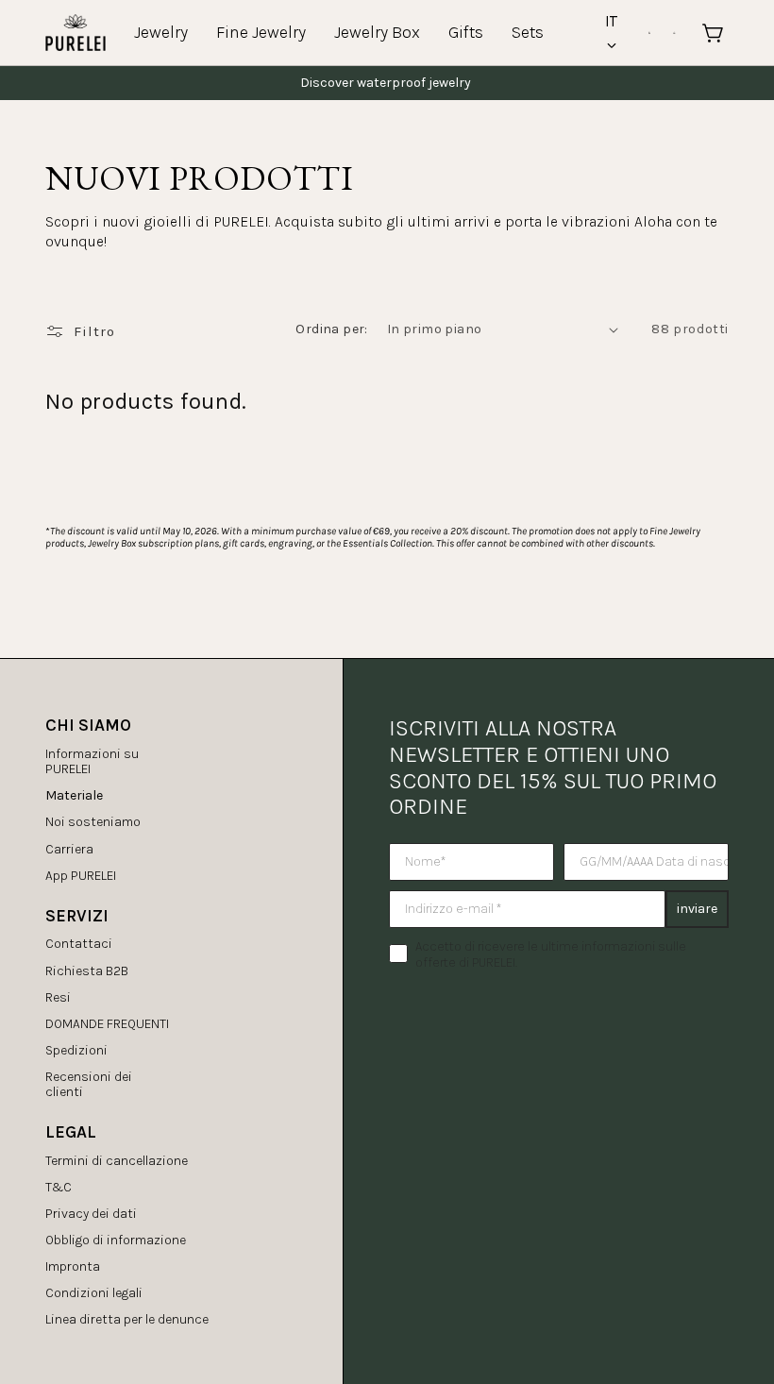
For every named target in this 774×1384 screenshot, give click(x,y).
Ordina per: (331, 329)
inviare (697, 909)
